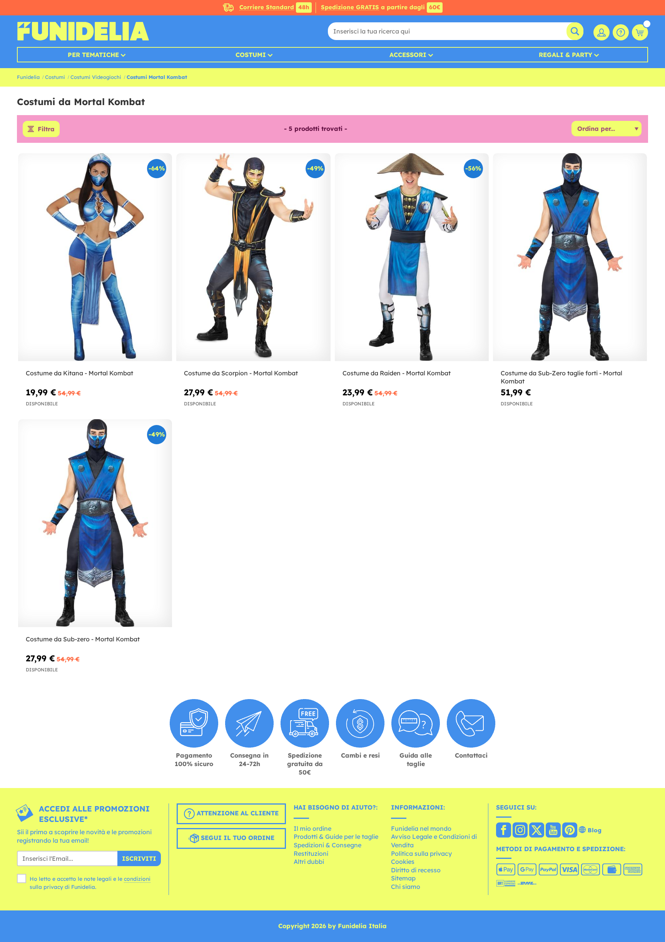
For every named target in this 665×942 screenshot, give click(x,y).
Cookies (402, 861)
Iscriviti (139, 858)
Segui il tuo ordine (236, 838)
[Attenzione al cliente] (621, 32)
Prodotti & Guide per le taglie (336, 836)
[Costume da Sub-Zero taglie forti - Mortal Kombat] (570, 257)
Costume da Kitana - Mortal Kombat (79, 373)
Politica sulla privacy (421, 853)
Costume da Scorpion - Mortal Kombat (241, 373)
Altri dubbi (309, 861)
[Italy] (503, 830)
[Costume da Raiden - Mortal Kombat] (412, 257)
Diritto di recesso (416, 870)
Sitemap (403, 878)
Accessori (407, 55)
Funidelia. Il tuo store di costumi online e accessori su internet (83, 31)
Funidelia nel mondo (421, 828)
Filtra (46, 129)
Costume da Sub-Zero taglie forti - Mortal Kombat (561, 377)
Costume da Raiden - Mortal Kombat (397, 373)
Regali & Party (565, 55)
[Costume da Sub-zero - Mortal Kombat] (95, 523)
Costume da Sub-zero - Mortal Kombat (83, 639)
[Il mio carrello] (640, 32)
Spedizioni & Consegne (327, 845)
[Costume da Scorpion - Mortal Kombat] (253, 257)
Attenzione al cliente (237, 813)
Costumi (251, 55)
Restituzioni (311, 853)
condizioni (137, 878)
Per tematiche (93, 55)
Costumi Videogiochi (95, 77)
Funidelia (28, 77)
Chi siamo (405, 886)
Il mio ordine (312, 828)
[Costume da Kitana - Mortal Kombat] (95, 257)
